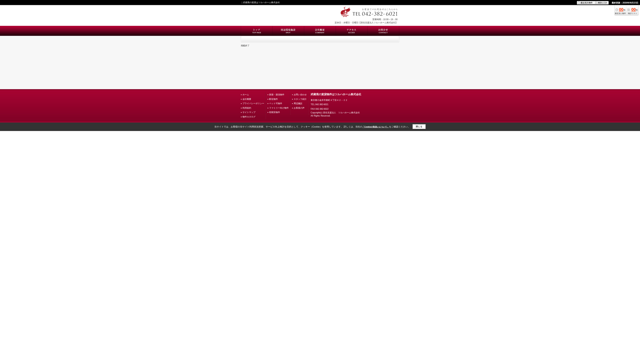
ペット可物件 (275, 103)
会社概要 (246, 99)
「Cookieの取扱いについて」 (375, 127)
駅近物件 (273, 99)
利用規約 (246, 108)
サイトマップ (249, 112)
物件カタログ (249, 117)
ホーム (245, 94)
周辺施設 (298, 103)
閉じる (419, 126)
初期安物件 (274, 112)
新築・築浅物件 (276, 94)
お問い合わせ (300, 94)
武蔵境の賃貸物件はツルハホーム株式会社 (336, 94)
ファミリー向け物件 (279, 108)
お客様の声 (299, 108)
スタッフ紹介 (300, 99)
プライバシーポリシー (253, 103)
